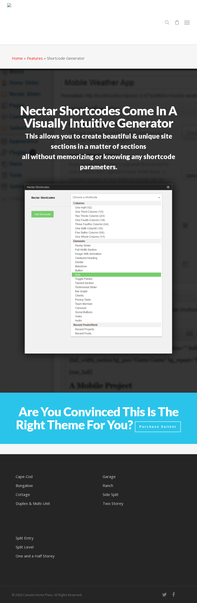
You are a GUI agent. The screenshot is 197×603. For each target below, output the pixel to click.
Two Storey (113, 503)
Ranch (108, 485)
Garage (109, 476)
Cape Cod (24, 476)
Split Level (25, 546)
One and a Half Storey (35, 555)
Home (17, 58)
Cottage (23, 494)
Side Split (111, 494)
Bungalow (24, 485)
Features (35, 58)
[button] (187, 22)
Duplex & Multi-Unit (33, 503)
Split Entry (25, 537)
